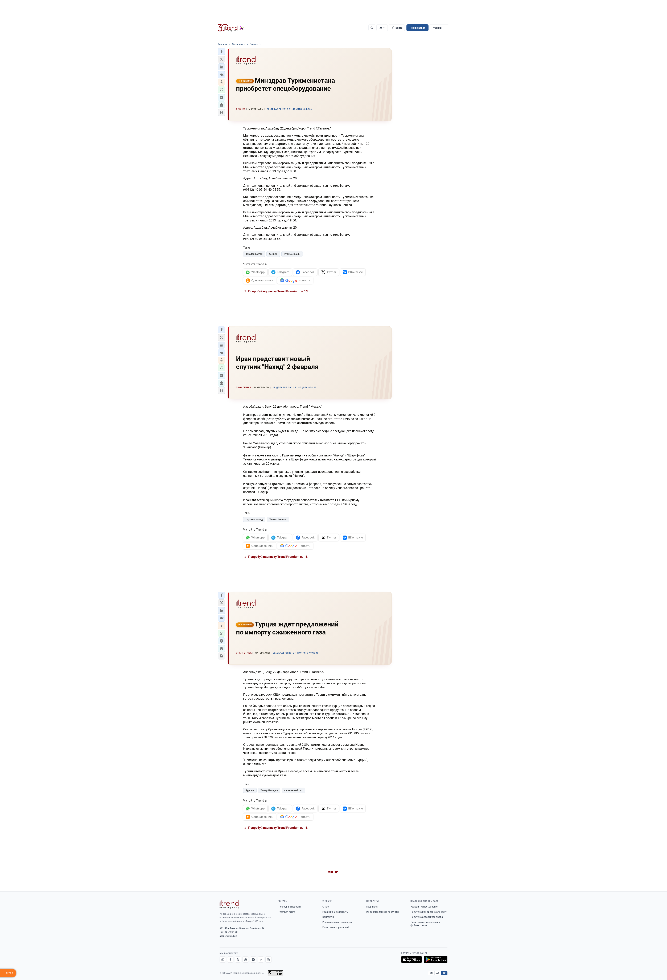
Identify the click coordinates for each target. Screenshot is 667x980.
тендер (273, 254)
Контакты (328, 917)
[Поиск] (371, 27)
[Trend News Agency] (229, 904)
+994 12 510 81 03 (228, 932)
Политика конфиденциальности (428, 911)
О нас (325, 906)
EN (431, 973)
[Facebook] (230, 959)
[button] (221, 51)
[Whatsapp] (223, 959)
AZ (437, 973)
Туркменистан (254, 254)
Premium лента (286, 911)
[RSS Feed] (268, 959)
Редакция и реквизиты (335, 911)
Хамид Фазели (277, 519)
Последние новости (289, 906)
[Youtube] (245, 959)
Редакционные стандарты (337, 922)
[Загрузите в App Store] (411, 959)
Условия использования (424, 906)
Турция (250, 790)
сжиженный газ (293, 790)
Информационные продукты (382, 911)
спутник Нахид (254, 519)
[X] (238, 959)
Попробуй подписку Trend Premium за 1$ (278, 291)
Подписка (372, 906)
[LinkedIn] (261, 959)
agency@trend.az (228, 936)
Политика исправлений (335, 927)
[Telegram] (253, 959)
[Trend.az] (231, 28)
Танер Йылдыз (269, 790)
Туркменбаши (292, 254)
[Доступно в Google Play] (435, 959)
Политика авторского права (426, 917)
